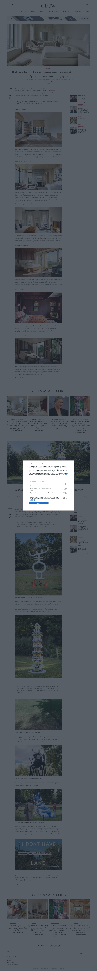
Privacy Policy (56, 507)
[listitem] (48, 481)
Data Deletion (41, 507)
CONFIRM (39, 503)
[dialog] (48, 485)
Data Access (48, 507)
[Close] (71, 463)
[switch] (65, 484)
